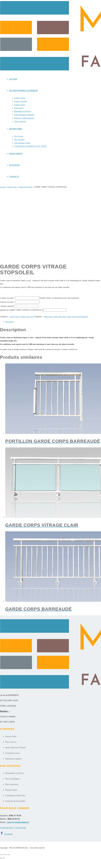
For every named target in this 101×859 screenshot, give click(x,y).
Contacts (14, 177)
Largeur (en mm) (7, 298)
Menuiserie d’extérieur (22, 111)
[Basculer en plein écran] (4, 854)
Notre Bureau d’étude (22, 143)
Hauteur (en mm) (7, 302)
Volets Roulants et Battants (24, 115)
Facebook (8, 834)
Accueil (13, 79)
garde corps (48, 317)
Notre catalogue (20, 121)
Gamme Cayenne (20, 101)
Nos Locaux (18, 136)
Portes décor (18, 108)
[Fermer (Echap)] (9, 854)
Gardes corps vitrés (25, 187)
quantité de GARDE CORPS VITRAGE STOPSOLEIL (21, 310)
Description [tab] (9, 322)
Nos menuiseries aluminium (23, 91)
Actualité (14, 165)
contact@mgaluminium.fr (17, 822)
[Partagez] (6, 854)
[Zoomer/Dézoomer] (1, 854)
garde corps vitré (59, 317)
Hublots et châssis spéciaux (24, 118)
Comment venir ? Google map (13, 827)
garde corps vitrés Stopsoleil (77, 317)
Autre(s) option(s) (7, 306)
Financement (16, 154)
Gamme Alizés (19, 105)
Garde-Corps (12, 187)
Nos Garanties (19, 140)
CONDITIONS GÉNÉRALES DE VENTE (30, 146)
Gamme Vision (19, 98)
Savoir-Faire (15, 129)
